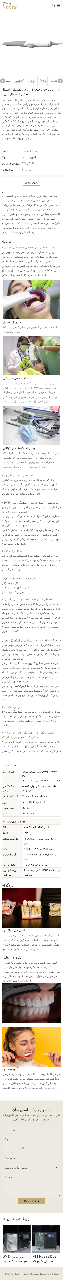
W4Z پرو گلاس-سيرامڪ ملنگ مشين (15, 1259)
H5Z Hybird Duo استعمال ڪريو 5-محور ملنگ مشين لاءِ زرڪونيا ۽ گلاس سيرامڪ (45, 1259)
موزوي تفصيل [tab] (31, 182)
